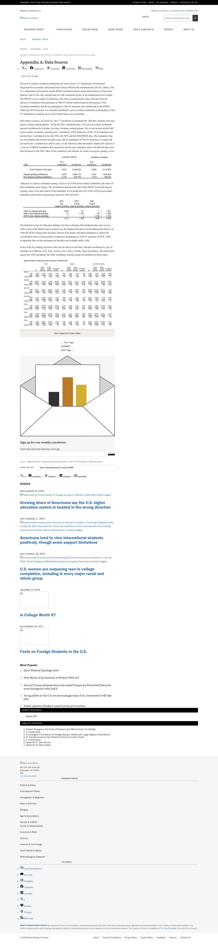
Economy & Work (28, 831)
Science (24, 838)
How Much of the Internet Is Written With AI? (51, 678)
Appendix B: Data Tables (38, 744)
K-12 (71, 461)
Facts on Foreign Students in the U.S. (53, 651)
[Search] (195, 18)
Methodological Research (32, 856)
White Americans (96, 461)
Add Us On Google (29, 76)
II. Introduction (33, 731)
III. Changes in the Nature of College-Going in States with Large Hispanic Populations (68, 734)
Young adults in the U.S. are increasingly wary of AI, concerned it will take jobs (68, 697)
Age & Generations (29, 815)
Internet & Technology (31, 844)
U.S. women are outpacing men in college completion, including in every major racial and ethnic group (62, 573)
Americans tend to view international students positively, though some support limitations (61, 540)
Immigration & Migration (32, 797)
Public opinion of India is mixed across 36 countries (54, 706)
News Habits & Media (31, 850)
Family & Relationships (31, 825)
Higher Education (34, 461)
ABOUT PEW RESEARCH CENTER (33, 925)
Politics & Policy (28, 785)
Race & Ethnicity (80, 461)
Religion (24, 809)
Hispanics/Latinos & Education (54, 461)
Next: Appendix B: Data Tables (67, 333)
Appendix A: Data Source (38, 742)
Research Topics (34, 29)
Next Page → (67, 350)
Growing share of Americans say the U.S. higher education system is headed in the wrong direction (65, 505)
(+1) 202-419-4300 (28, 776)
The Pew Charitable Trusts (171, 928)
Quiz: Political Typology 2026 (41, 670)
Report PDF (31, 716)
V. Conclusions (33, 739)
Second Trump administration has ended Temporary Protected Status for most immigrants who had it (67, 686)
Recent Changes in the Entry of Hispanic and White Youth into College (58, 55)
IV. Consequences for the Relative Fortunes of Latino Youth (55, 737)
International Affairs (30, 791)
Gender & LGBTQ (28, 821)
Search (145, 16)
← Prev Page (67, 342)
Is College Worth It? (38, 614)
